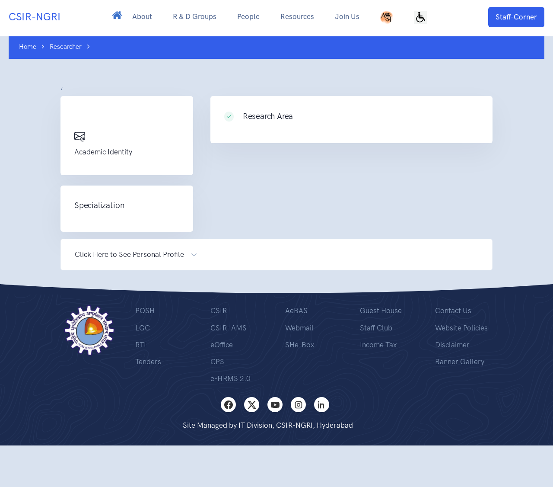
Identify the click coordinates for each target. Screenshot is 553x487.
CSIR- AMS (228, 328)
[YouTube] (275, 404)
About (142, 16)
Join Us (347, 16)
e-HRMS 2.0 (230, 378)
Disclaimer (452, 344)
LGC (142, 328)
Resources (297, 16)
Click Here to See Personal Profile (129, 254)
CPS (217, 361)
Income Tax (378, 344)
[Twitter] (251, 404)
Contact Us (453, 310)
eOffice (221, 344)
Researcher (66, 47)
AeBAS (296, 310)
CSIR (218, 310)
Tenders (148, 361)
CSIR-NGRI (34, 16)
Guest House (381, 310)
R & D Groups (194, 16)
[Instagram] (298, 404)
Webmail (299, 328)
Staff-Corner (516, 17)
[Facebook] (228, 404)
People (248, 16)
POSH (145, 310)
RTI (140, 344)
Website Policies (461, 328)
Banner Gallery (459, 361)
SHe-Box (299, 344)
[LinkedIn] (321, 404)
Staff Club (376, 328)
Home (27, 47)
